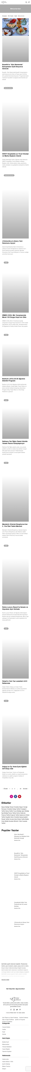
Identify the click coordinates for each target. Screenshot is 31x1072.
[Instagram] (11, 796)
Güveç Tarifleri (9, 811)
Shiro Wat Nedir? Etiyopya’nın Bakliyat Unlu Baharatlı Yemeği (21, 836)
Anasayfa (4, 16)
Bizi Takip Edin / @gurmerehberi (15, 989)
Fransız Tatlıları (12, 813)
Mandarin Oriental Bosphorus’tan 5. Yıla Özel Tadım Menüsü (15, 525)
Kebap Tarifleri (16, 809)
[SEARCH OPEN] (26, 2)
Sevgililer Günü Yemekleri (12, 817)
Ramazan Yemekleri (7, 809)
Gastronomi (22, 815)
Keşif (16, 16)
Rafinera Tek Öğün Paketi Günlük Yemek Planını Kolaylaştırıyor (15, 442)
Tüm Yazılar (10, 16)
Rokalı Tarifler (21, 819)
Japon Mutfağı (25, 811)
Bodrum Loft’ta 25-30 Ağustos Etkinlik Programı (13, 380)
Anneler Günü (13, 819)
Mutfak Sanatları (9, 821)
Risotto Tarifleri (5, 819)
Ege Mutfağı (5, 813)
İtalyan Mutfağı (5, 807)
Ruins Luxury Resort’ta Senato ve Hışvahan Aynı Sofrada (15, 608)
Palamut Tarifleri (6, 815)
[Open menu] (29, 2)
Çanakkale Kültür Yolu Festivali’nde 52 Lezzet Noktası (20, 904)
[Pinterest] (19, 796)
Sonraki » (25, 788)
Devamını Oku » (5, 83)
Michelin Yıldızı (18, 821)
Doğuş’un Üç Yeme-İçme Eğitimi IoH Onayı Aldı (14, 767)
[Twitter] (17, 1009)
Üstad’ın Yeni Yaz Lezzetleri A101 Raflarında (14, 682)
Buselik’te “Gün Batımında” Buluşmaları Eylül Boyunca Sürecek (12, 66)
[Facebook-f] (15, 796)
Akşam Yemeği (23, 807)
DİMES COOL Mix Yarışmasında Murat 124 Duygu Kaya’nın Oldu (14, 316)
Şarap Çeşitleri (24, 817)
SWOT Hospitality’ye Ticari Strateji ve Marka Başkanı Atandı (15, 155)
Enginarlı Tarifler (14, 815)
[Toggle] (5, 979)
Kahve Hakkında (21, 813)
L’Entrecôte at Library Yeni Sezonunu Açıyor (12, 242)
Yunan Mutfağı (17, 811)
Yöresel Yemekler (14, 807)
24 (20, 788)
